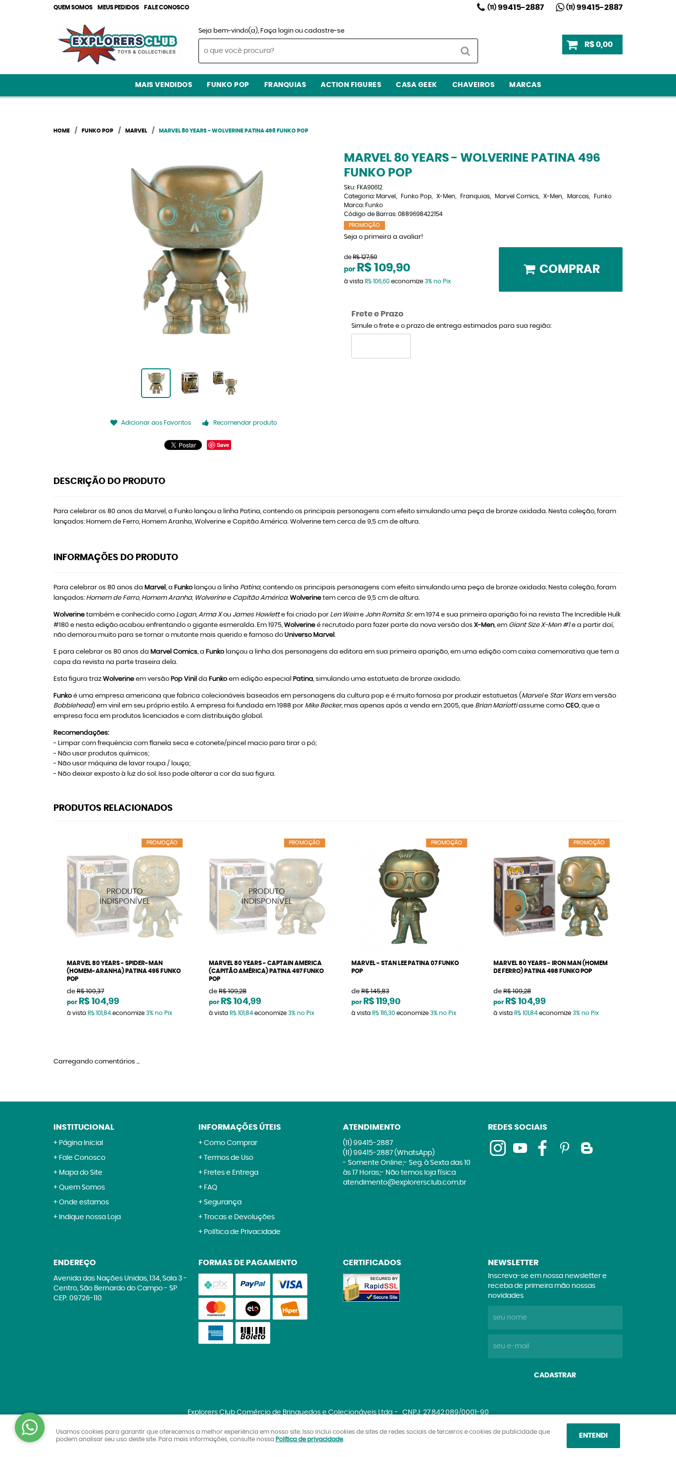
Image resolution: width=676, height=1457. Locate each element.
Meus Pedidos (118, 7)
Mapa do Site (80, 1172)
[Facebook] (542, 1148)
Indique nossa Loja (90, 1217)
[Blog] (587, 1148)
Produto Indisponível (125, 897)
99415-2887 (515, 7)
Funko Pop (228, 85)
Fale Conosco (166, 7)
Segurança (222, 1202)
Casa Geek (416, 85)
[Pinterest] (565, 1148)
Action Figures (351, 85)
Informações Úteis (239, 1127)
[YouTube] (520, 1148)
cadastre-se (324, 31)
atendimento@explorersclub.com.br (404, 1182)
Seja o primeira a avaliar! (383, 237)
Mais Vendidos (164, 85)
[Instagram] (336, 7)
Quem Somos (73, 7)
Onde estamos (84, 1202)
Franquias (285, 85)
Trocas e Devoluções (239, 1217)
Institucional (83, 1127)
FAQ (210, 1187)
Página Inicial (81, 1143)
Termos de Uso (228, 1157)
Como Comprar (230, 1143)
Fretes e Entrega (231, 1172)
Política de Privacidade (242, 1232)
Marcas (525, 85)
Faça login (276, 31)
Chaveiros (473, 85)
